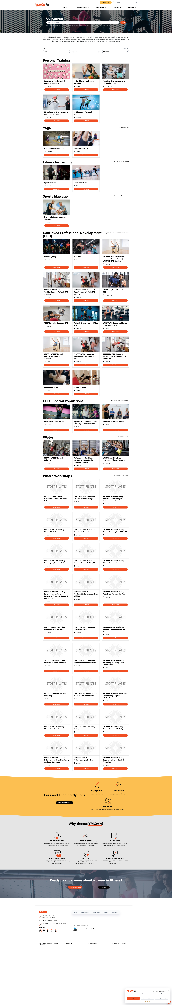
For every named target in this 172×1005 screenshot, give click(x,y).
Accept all (133, 998)
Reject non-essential (147, 998)
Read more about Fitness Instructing (121, 161)
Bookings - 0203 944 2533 (48, 915)
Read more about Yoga (124, 127)
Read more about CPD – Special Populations (119, 400)
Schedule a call (105, 2)
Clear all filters (126, 48)
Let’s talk (104, 887)
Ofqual (125, 842)
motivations (79, 860)
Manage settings (162, 998)
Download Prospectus (75, 887)
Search (123, 22)
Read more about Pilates (123, 436)
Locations (116, 7)
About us (131, 7)
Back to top (69, 943)
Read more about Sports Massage (121, 195)
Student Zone (100, 7)
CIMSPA (125, 843)
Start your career (82, 7)
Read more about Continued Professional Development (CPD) (117, 233)
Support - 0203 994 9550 (48, 917)
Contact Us (43, 911)
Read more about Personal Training (121, 59)
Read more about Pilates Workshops (121, 475)
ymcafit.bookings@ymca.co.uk (49, 920)
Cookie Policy (147, 1001)
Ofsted (109, 843)
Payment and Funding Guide (64, 802)
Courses (65, 7)
